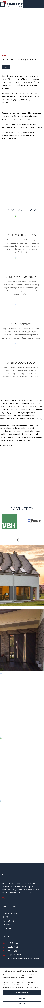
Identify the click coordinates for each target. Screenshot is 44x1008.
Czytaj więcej (7, 446)
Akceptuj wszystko (22, 992)
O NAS (6, 67)
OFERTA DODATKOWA (21, 362)
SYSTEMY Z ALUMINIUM (21, 276)
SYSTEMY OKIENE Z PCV (21, 235)
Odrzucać (22, 1004)
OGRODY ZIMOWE (21, 323)
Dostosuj (22, 998)
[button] (15, 540)
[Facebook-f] (3, 898)
